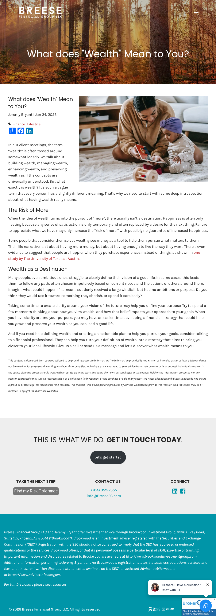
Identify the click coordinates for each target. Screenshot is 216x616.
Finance (19, 124)
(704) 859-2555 (104, 490)
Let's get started (108, 457)
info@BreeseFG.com (104, 495)
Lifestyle (33, 124)
